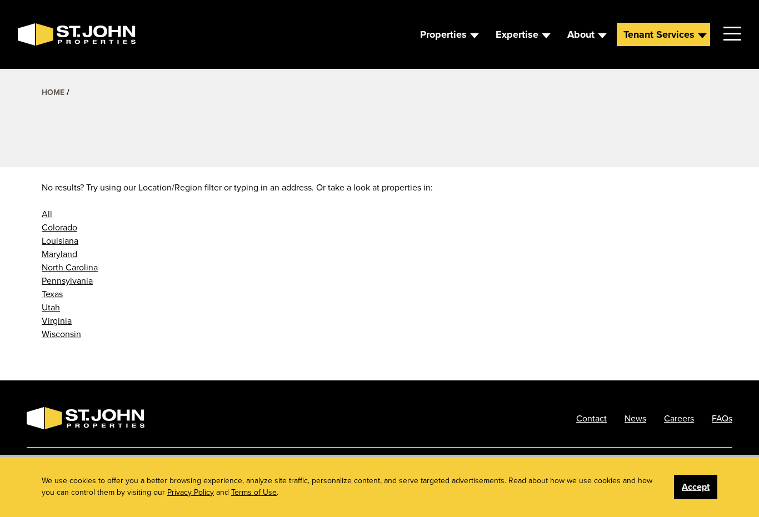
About (581, 34)
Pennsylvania (67, 280)
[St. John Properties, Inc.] (35, 34)
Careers (679, 418)
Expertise (517, 34)
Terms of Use (254, 492)
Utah (51, 307)
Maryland (59, 254)
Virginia (57, 320)
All (47, 214)
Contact (591, 418)
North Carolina (70, 267)
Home (53, 92)
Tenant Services (659, 34)
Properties (443, 34)
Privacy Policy (190, 492)
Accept (696, 486)
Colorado (59, 227)
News (635, 418)
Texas (52, 294)
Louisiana (60, 240)
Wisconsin (61, 334)
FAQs (722, 418)
